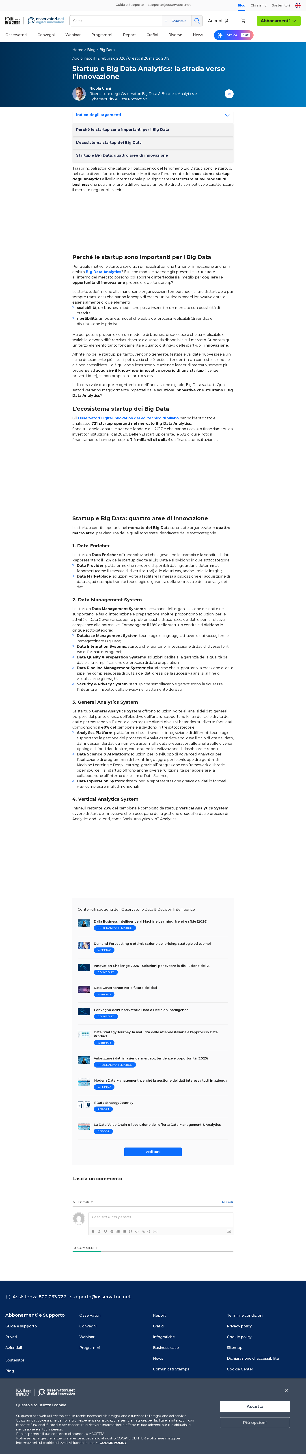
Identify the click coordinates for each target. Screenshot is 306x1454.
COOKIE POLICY (113, 1443)
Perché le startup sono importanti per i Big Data (122, 129)
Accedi (227, 1202)
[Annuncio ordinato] (118, 1231)
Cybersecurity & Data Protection (118, 99)
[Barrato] (112, 1231)
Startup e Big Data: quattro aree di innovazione (122, 155)
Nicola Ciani (100, 88)
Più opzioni (255, 1422)
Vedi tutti (153, 1152)
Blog (241, 5)
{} (149, 1231)
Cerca (197, 20)
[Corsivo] (99, 1231)
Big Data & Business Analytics (168, 94)
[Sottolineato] (105, 1231)
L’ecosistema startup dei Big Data (109, 142)
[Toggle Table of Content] (226, 115)
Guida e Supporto (130, 5)
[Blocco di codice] (137, 1231)
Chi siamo (259, 5)
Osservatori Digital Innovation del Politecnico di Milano (128, 418)
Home (77, 50)
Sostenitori (281, 5)
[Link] (143, 1231)
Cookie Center (240, 1369)
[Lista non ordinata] (124, 1231)
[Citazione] (130, 1231)
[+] (155, 1231)
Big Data (107, 50)
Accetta (255, 1406)
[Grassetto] (93, 1231)
